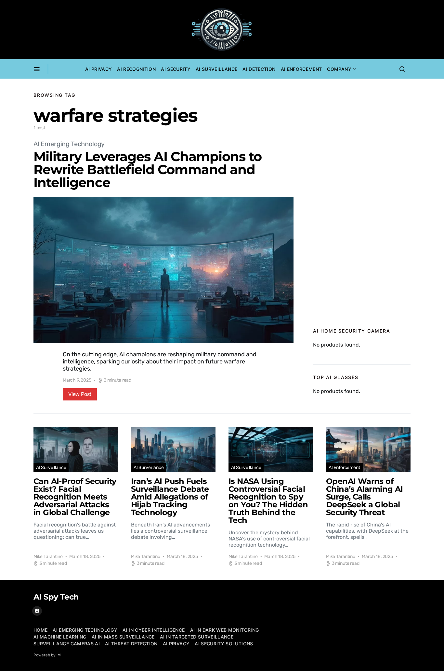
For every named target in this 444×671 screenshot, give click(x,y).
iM (59, 655)
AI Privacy (98, 69)
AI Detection (258, 69)
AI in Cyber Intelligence (154, 630)
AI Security (175, 69)
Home (40, 630)
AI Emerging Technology (69, 144)
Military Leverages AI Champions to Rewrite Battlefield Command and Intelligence (147, 169)
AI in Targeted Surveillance (196, 636)
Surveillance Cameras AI (66, 643)
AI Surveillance (216, 69)
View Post (79, 394)
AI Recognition (136, 69)
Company (339, 69)
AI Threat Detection (131, 643)
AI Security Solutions (224, 643)
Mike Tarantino (48, 556)
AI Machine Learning (59, 636)
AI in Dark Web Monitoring (224, 630)
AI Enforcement (301, 69)
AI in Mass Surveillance (123, 636)
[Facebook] (37, 611)
